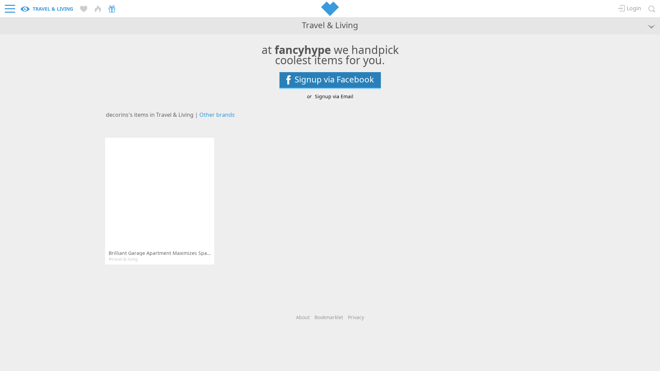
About (303, 317)
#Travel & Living (123, 259)
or (330, 96)
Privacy (356, 317)
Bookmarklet (329, 317)
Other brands (217, 115)
